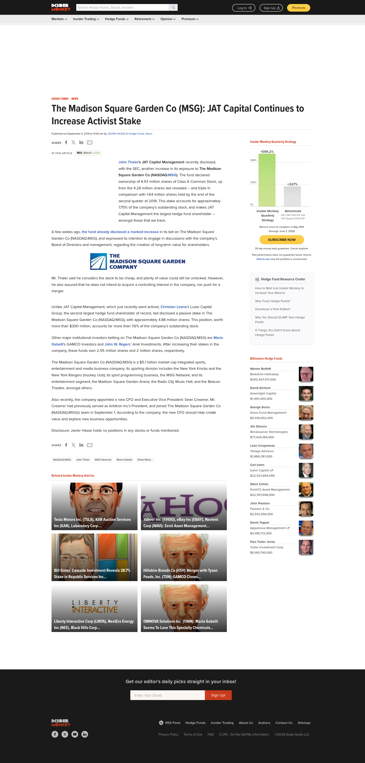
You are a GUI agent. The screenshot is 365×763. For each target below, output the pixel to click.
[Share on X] (74, 142)
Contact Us (284, 722)
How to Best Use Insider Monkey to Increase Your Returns (279, 290)
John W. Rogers (118, 344)
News (74, 99)
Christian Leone (174, 306)
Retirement (143, 18)
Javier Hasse (116, 133)
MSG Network (103, 459)
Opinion (167, 18)
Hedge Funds (115, 18)
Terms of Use (193, 734)
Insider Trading (85, 18)
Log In (242, 7)
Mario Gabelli (124, 459)
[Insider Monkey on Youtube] (76, 734)
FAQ (211, 734)
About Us (246, 722)
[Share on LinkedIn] (81, 142)
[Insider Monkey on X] (66, 734)
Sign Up (269, 7)
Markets (58, 18)
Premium (298, 7)
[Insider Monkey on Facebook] (56, 734)
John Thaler (128, 162)
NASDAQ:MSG (62, 459)
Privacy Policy (168, 734)
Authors (264, 722)
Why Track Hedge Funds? (272, 301)
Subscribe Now (282, 239)
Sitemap (304, 722)
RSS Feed (172, 722)
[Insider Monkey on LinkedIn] (86, 734)
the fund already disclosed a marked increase (120, 231)
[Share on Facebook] (67, 142)
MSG (172, 174)
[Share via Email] (89, 142)
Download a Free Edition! (272, 309)
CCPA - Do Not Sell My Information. (244, 734)
